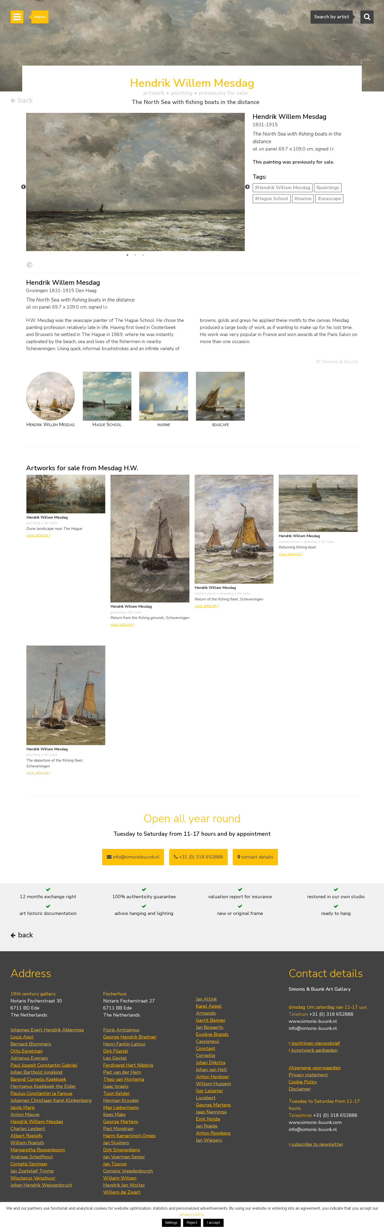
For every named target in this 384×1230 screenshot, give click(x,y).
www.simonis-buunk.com (315, 1122)
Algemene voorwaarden (315, 1068)
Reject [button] (192, 1222)
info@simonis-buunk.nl (313, 1028)
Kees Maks (114, 1114)
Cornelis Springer (29, 1164)
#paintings (327, 187)
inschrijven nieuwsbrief (315, 1043)
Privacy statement (308, 1075)
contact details (256, 857)
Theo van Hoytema (123, 1079)
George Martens (120, 1121)
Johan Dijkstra (210, 1062)
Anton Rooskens (213, 1133)
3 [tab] (143, 255)
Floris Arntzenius (121, 1030)
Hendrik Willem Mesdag (36, 1121)
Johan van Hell (211, 1069)
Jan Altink (206, 999)
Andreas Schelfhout (31, 1157)
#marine (303, 198)
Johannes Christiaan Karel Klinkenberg (51, 1100)
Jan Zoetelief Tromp (32, 1171)
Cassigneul (207, 1041)
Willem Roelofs (27, 1143)
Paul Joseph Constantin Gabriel (43, 1065)
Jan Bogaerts (209, 1027)
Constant (205, 1048)
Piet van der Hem (122, 1072)
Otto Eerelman (26, 1051)
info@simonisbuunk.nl (135, 857)
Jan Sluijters (116, 1143)
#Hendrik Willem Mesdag (282, 187)
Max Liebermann (121, 1107)
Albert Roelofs (26, 1136)
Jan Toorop (115, 1164)
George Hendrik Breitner (129, 1037)
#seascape (329, 198)
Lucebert (206, 1098)
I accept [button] (213, 1222)
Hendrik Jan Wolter (124, 1185)
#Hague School (271, 198)
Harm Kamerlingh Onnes (129, 1136)
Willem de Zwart (122, 1192)
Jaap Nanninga (211, 1112)
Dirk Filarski (115, 1051)
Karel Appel (209, 1006)
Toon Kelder (116, 1093)
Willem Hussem (213, 1084)
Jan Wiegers (209, 1140)
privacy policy (191, 1214)
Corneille (205, 1055)
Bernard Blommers (30, 1044)
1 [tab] (127, 255)
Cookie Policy (303, 1082)
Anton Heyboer (212, 1077)
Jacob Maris (22, 1107)
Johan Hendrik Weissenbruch (41, 1185)
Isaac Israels (116, 1086)
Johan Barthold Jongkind (36, 1072)
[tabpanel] (135, 182)
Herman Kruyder (121, 1100)
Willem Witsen (119, 1178)
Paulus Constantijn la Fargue (41, 1093)
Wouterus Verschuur (32, 1178)
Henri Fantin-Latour (124, 1044)
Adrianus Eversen (29, 1058)
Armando (206, 1013)
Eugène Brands (212, 1034)
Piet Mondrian (118, 1128)
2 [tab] (135, 255)
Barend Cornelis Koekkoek (38, 1079)
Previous (23, 187)
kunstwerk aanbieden (314, 1050)
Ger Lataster (209, 1091)
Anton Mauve (24, 1114)
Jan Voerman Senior (124, 1157)
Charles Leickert (27, 1128)
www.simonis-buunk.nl (313, 1021)
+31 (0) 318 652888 (200, 857)
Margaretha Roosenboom (37, 1150)
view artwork (37, 535)
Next (247, 187)
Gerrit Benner (210, 1020)
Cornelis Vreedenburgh (128, 1171)
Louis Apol (21, 1037)
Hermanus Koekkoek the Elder (43, 1086)
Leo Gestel (115, 1058)
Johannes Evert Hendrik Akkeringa (47, 1030)
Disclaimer (300, 1089)
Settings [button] (171, 1222)
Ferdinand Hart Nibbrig (128, 1065)
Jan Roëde (207, 1126)
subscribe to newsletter (316, 1144)
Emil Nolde (208, 1119)
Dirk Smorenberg (121, 1150)
